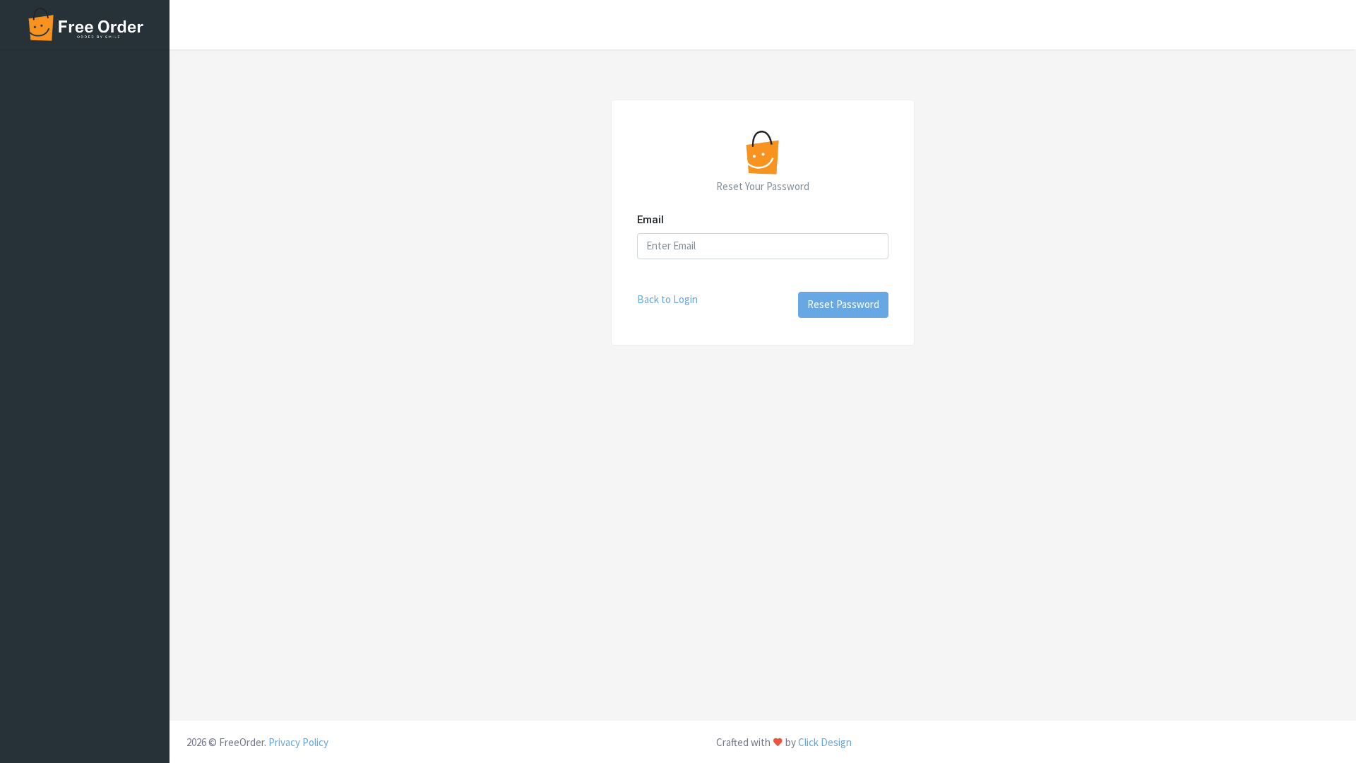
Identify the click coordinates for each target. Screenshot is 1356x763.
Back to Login (667, 299)
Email (650, 219)
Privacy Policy (298, 742)
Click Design (825, 742)
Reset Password (843, 304)
